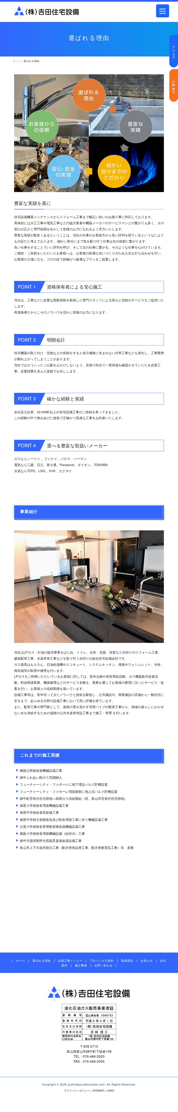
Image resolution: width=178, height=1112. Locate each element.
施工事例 (81, 965)
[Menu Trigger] (162, 10)
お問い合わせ (174, 85)
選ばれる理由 (41, 960)
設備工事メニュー (70, 960)
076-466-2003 (94, 1056)
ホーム (20, 960)
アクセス (174, 51)
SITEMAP (98, 1090)
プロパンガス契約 (102, 960)
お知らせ (147, 960)
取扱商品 (127, 960)
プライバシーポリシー (77, 1090)
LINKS (110, 1090)
